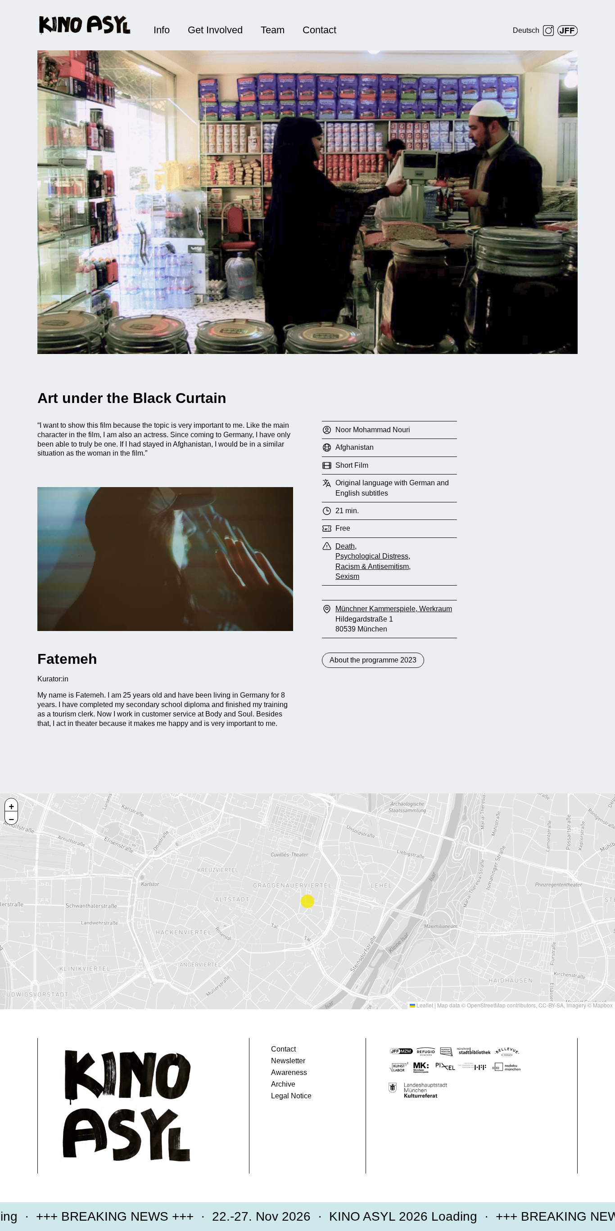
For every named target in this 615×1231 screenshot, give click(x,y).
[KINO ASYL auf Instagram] (548, 30)
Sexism (347, 576)
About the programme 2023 (373, 660)
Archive (283, 1084)
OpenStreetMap (486, 1005)
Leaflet (424, 1005)
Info (162, 30)
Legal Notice (291, 1096)
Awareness (289, 1072)
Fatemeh (67, 659)
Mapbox (603, 1005)
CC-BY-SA (551, 1005)
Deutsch (526, 30)
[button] (11, 804)
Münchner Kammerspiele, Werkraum (393, 609)
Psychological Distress (371, 556)
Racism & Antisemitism (372, 566)
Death (345, 546)
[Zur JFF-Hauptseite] (567, 30)
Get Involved (215, 30)
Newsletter (288, 1061)
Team (273, 30)
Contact (319, 30)
